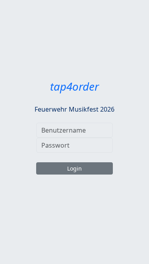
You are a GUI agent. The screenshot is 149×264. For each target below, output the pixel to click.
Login (74, 168)
